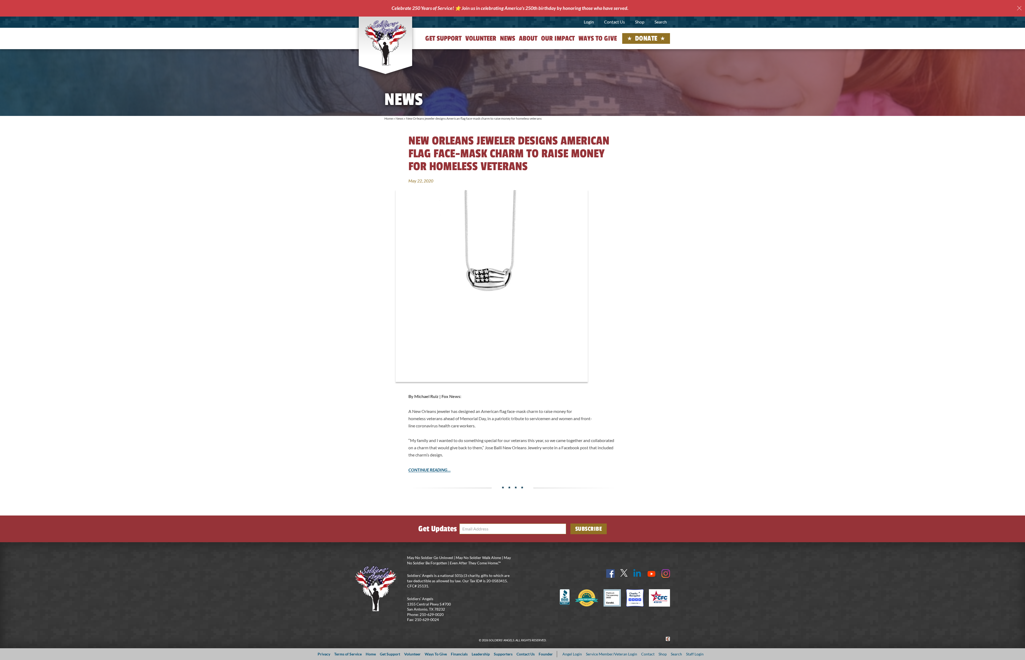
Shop (639, 21)
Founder (546, 654)
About (528, 38)
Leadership (481, 654)
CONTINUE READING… (429, 469)
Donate (646, 38)
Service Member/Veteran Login (611, 654)
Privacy (324, 654)
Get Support (443, 38)
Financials (459, 654)
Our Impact (558, 38)
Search (661, 21)
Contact (648, 654)
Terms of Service (348, 654)
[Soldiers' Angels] (385, 42)
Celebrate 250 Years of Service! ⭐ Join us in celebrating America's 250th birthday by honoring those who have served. (510, 8)
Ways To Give (436, 654)
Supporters (503, 654)
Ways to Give (597, 38)
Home (388, 118)
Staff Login (695, 654)
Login (589, 21)
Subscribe (588, 528)
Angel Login (572, 654)
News (507, 38)
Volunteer (480, 38)
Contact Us (614, 21)
